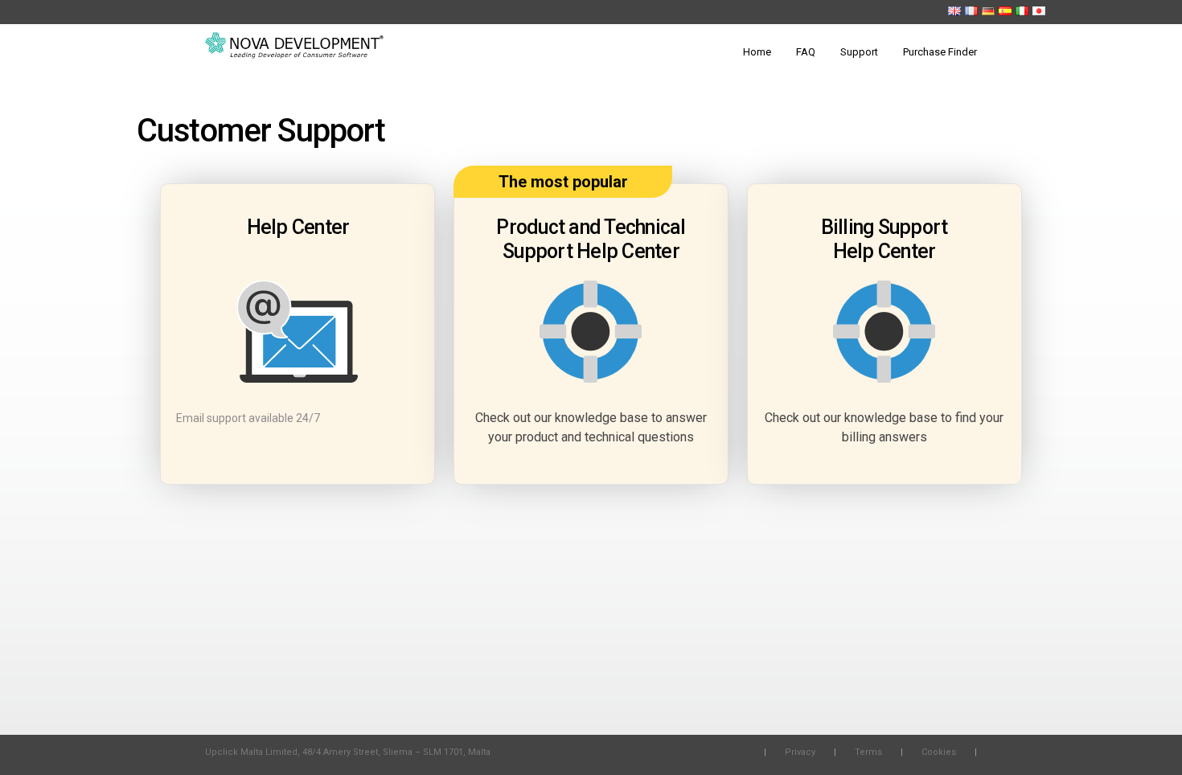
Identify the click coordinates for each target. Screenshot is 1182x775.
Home (757, 52)
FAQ (805, 52)
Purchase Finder (940, 52)
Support (859, 52)
